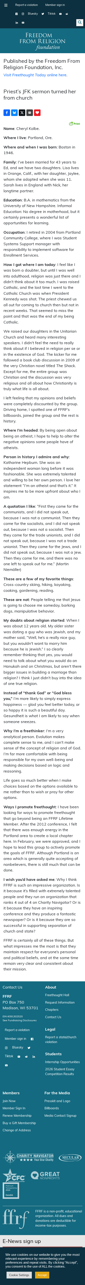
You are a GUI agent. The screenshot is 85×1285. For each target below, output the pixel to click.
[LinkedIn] (17, 22)
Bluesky (33, 13)
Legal (50, 1029)
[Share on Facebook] (6, 112)
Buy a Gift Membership (19, 1123)
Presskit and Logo (57, 1101)
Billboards (51, 1108)
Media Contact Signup (60, 1116)
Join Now (9, 1101)
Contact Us (12, 987)
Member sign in (55, 5)
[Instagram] (23, 14)
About (50, 987)
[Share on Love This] (37, 112)
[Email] (23, 22)
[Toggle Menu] (6, 5)
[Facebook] (17, 14)
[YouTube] (60, 14)
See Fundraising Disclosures (20, 1020)
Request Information (60, 1002)
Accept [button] (42, 1275)
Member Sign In (14, 1108)
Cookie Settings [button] (19, 1275)
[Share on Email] (29, 112)
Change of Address (17, 1130)
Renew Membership (17, 1116)
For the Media (57, 1093)
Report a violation (26, 5)
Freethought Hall (57, 995)
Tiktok (52, 13)
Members (11, 1093)
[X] (43, 14)
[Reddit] (67, 14)
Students (53, 1054)
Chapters (51, 1010)
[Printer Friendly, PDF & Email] (74, 123)
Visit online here (34, 75)
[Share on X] (22, 112)
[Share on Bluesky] (14, 112)
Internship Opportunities (62, 1062)
